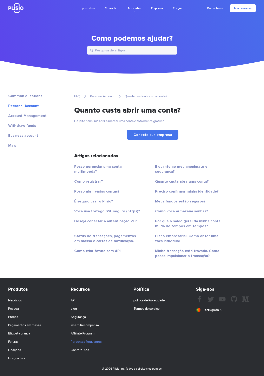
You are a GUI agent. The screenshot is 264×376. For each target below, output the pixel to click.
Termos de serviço (146, 309)
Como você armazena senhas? (181, 211)
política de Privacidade (149, 300)
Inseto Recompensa (85, 325)
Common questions (25, 96)
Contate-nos (80, 350)
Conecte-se (215, 8)
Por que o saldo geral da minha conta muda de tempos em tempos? (187, 223)
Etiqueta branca (19, 333)
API (73, 300)
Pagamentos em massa (24, 325)
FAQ (77, 96)
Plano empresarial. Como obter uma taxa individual (186, 238)
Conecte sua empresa (152, 134)
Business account (23, 135)
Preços (177, 8)
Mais (12, 145)
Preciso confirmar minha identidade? (187, 191)
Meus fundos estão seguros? (180, 201)
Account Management (27, 115)
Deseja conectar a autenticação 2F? (105, 221)
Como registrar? (88, 181)
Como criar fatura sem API (97, 251)
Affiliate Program (82, 333)
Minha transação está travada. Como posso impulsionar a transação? (187, 253)
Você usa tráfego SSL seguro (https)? (107, 211)
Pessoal (13, 309)
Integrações (16, 358)
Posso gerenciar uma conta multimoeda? (98, 169)
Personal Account (23, 106)
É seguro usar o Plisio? (93, 201)
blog (74, 309)
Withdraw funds (22, 125)
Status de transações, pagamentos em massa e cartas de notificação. (105, 238)
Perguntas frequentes (86, 342)
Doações (14, 350)
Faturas (13, 342)
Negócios (15, 300)
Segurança (78, 317)
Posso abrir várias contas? (96, 191)
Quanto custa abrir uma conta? (182, 181)
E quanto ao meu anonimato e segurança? (181, 169)
